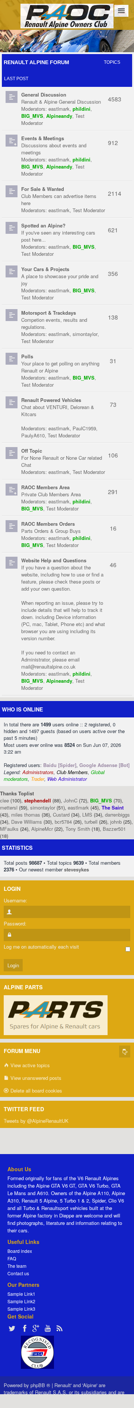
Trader (37, 778)
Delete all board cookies (35, 1090)
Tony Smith (78, 828)
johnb (116, 821)
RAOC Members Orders (48, 523)
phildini (81, 108)
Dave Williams (26, 821)
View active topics (29, 1065)
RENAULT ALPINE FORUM (36, 62)
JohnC (70, 800)
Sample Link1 (21, 1294)
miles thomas (25, 814)
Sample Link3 (21, 1308)
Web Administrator (67, 778)
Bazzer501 (114, 828)
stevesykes (76, 869)
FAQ (11, 1258)
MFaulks (9, 828)
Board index (19, 1251)
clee (4, 800)
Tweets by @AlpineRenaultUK (36, 1120)
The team (16, 1266)
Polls (27, 356)
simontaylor (85, 333)
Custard (61, 814)
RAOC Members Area (45, 487)
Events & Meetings (42, 138)
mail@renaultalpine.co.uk (48, 666)
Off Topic (31, 450)
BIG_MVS (32, 115)
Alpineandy (59, 115)
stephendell (37, 800)
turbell (91, 821)
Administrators (38, 772)
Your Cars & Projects (45, 269)
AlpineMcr (42, 828)
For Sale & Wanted (42, 188)
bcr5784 (63, 821)
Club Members (72, 772)
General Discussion (43, 94)
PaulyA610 (33, 435)
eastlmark (59, 108)
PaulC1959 (84, 428)
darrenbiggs (117, 814)
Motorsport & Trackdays (48, 312)
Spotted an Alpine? (43, 225)
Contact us (18, 1273)
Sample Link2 (21, 1301)
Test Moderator (89, 210)
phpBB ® (40, 1385)
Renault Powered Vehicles (51, 399)
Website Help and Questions (53, 560)
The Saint (113, 807)
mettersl (8, 807)
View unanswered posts (35, 1077)
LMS (87, 814)
